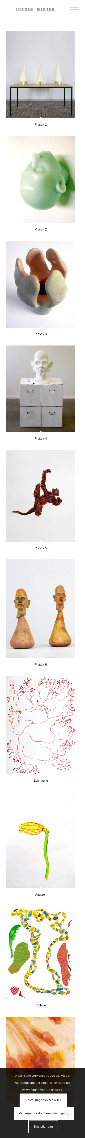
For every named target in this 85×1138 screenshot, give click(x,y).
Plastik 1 (41, 124)
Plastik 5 (41, 548)
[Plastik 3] (40, 284)
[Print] (40, 1060)
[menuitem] (72, 9)
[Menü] (72, 9)
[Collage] (40, 952)
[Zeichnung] (40, 725)
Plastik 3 (41, 334)
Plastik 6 (41, 664)
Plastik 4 (41, 438)
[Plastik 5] (40, 496)
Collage (41, 1005)
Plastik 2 (41, 229)
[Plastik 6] (40, 608)
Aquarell (40, 894)
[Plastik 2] (40, 179)
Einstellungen (43, 1126)
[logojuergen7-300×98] (35, 9)
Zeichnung (41, 780)
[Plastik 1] (40, 74)
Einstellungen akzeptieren (43, 1100)
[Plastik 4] (40, 388)
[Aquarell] (40, 840)
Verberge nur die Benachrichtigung (43, 1113)
